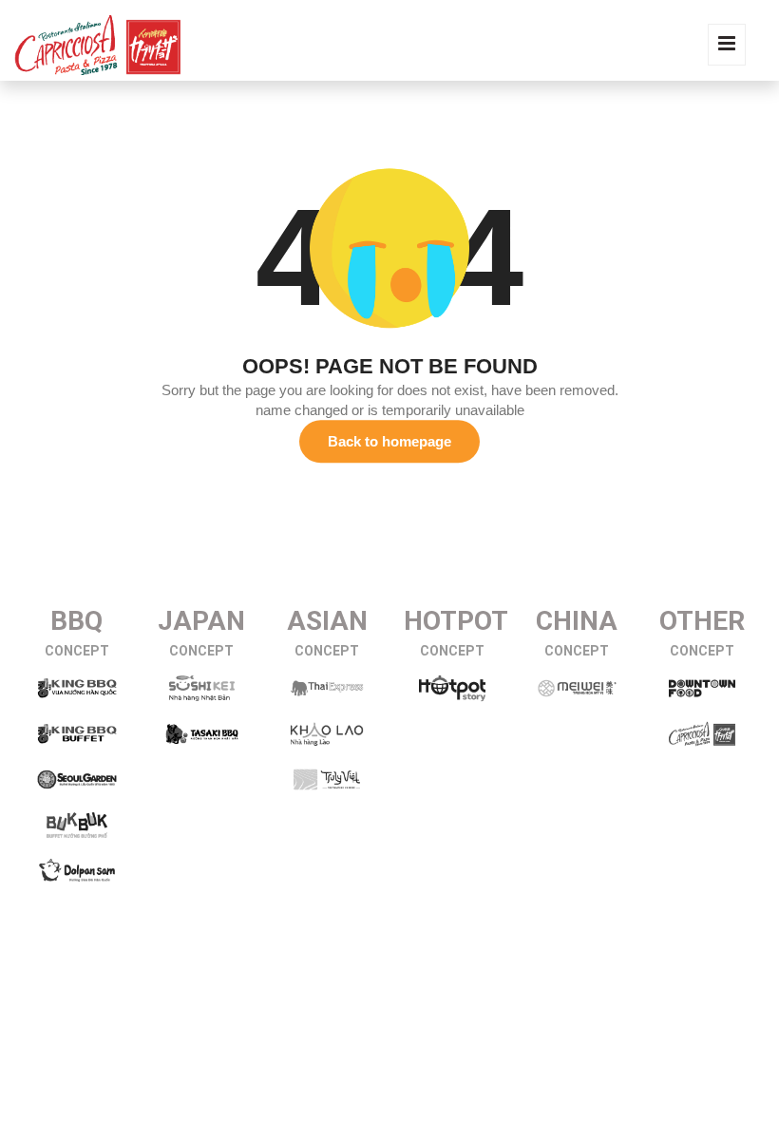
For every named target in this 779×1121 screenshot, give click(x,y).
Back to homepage (389, 441)
